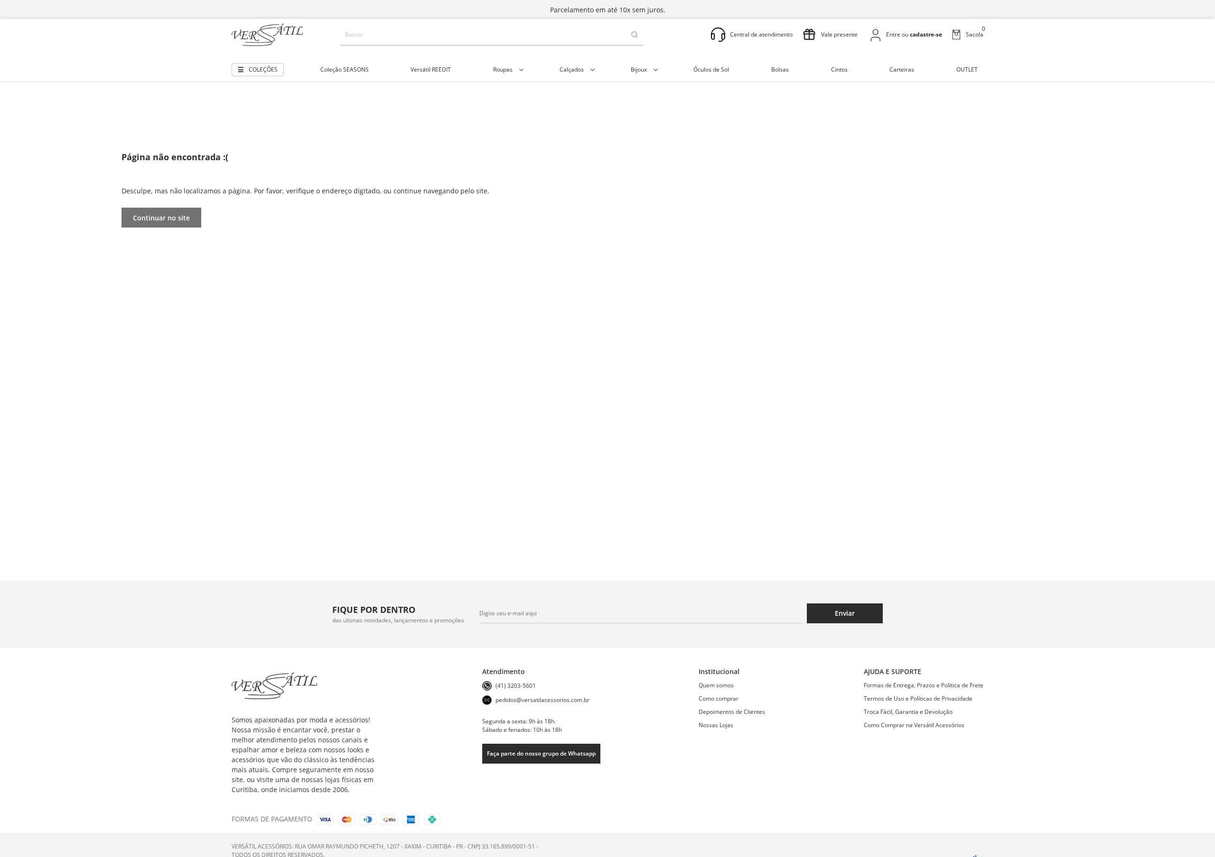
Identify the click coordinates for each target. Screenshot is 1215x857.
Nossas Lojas (716, 725)
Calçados (572, 69)
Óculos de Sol (711, 69)
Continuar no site (161, 217)
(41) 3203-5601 (515, 686)
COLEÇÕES (263, 69)
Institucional (719, 671)
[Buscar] (634, 34)
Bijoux (639, 69)
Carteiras (901, 69)
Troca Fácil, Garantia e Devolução (908, 712)
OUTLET (967, 69)
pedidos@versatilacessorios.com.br (542, 700)
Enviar (845, 613)
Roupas (503, 69)
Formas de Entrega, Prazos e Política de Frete (923, 685)
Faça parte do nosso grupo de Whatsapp (541, 753)
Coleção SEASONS (344, 69)
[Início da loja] (267, 35)
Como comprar (718, 698)
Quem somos (716, 685)
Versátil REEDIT (431, 69)
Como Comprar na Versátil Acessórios (914, 725)
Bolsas (780, 69)
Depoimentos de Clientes (732, 712)
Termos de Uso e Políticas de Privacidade (918, 698)
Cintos (839, 69)
